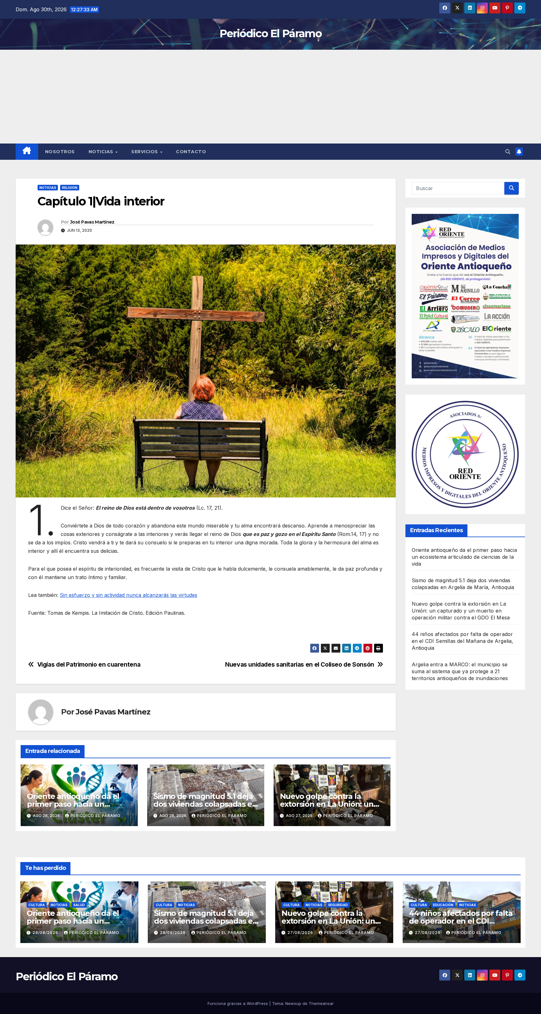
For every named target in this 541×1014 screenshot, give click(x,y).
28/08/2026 (46, 932)
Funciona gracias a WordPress (238, 1003)
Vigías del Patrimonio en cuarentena (89, 664)
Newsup (293, 1003)
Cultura (36, 905)
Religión (69, 187)
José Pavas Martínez (92, 222)
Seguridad (338, 905)
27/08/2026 (300, 932)
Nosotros (60, 151)
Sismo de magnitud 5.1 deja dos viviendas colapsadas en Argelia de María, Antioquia (205, 804)
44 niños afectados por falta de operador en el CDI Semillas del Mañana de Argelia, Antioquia (462, 641)
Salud (79, 905)
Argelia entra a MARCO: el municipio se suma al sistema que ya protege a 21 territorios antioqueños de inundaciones (460, 672)
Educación (443, 905)
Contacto (191, 151)
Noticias (102, 151)
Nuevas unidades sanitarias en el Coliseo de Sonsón (299, 664)
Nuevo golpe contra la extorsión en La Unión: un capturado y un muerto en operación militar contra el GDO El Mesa (461, 611)
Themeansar (321, 1003)
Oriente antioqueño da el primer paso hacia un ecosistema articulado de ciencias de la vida (464, 557)
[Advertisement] (270, 96)
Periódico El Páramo (270, 33)
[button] (507, 152)
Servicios (145, 151)
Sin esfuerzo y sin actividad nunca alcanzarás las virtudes (128, 595)
